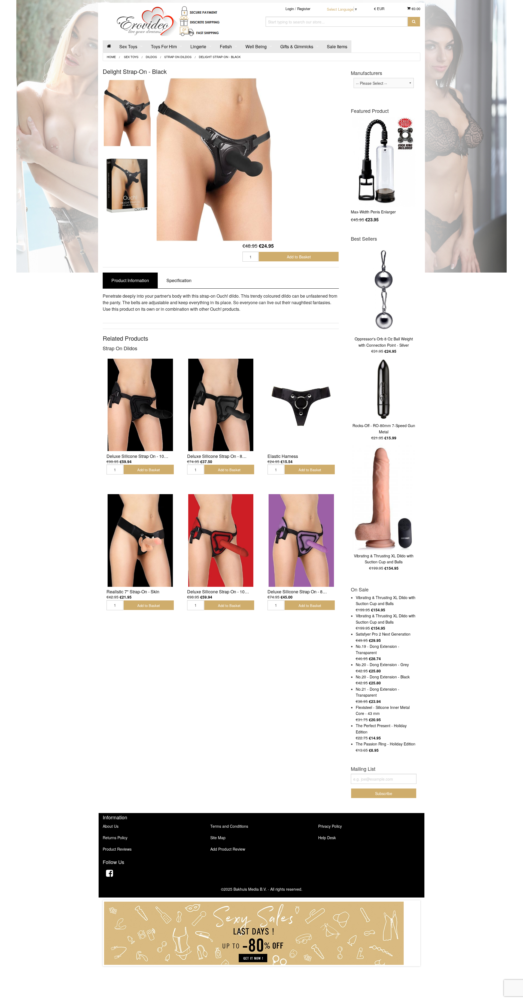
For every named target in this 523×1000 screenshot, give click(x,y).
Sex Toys (128, 46)
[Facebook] (109, 874)
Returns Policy (115, 837)
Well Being (256, 46)
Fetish (226, 46)
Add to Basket (299, 256)
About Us (110, 826)
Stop (261, 971)
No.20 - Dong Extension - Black (383, 676)
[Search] (414, 22)
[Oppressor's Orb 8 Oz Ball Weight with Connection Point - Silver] (383, 290)
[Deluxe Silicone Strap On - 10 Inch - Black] (140, 405)
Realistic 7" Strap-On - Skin (133, 591)
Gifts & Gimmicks (296, 46)
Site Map (218, 837)
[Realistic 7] (140, 540)
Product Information (130, 280)
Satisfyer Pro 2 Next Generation (383, 634)
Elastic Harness (282, 456)
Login (289, 8)
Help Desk (327, 837)
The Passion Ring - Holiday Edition (385, 744)
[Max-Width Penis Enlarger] (383, 162)
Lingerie (198, 46)
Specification (178, 280)
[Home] (109, 46)
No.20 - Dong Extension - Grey (382, 664)
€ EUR (379, 8)
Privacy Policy (330, 826)
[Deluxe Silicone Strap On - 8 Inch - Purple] (301, 540)
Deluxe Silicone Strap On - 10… (137, 456)
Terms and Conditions (229, 826)
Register (303, 8)
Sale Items (337, 46)
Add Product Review (227, 849)
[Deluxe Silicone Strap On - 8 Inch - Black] (221, 405)
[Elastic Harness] (301, 405)
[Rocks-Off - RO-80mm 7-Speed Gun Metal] (383, 389)
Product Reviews (117, 849)
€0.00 (415, 8)
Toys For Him (164, 46)
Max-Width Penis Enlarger (373, 211)
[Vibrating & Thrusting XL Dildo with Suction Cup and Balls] (383, 498)
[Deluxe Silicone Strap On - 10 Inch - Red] (221, 540)
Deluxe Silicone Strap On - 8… (217, 456)
